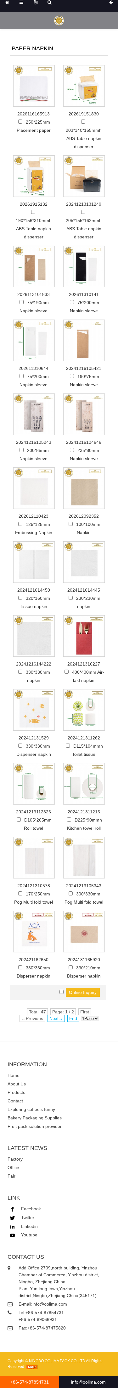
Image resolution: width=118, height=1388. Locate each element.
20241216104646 (83, 442)
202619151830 (84, 113)
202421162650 (33, 959)
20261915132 (34, 204)
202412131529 (34, 737)
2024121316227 (83, 663)
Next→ (56, 1018)
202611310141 (84, 294)
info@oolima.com (49, 1304)
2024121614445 (83, 590)
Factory (15, 1159)
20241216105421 (83, 368)
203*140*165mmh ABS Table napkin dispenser (84, 138)
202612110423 (33, 516)
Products (16, 1092)
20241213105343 (83, 885)
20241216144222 (33, 663)
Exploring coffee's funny (31, 1109)
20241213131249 (83, 204)
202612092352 (84, 516)
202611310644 (33, 368)
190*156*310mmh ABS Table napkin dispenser (34, 228)
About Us (17, 1083)
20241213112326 (33, 811)
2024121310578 (33, 885)
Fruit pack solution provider (35, 1126)
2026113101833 (33, 294)
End (73, 1018)
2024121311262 (84, 737)
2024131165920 (84, 959)
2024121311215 (84, 811)
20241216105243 (33, 442)
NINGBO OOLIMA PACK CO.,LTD (57, 1361)
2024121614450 (33, 590)
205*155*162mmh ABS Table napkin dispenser (84, 228)
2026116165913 (33, 113)
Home (14, 1075)
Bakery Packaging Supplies (35, 1117)
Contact (15, 1100)
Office (13, 1167)
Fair (11, 1176)
